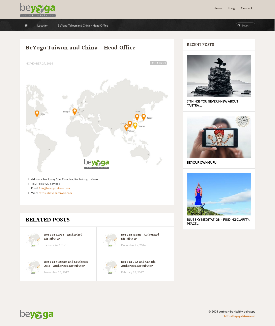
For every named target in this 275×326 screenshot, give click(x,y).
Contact (246, 8)
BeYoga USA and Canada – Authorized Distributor (139, 264)
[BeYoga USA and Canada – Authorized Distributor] (110, 267)
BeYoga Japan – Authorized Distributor (140, 236)
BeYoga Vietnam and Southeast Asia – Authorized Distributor (66, 264)
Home (218, 8)
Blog (231, 8)
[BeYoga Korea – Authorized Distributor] (33, 240)
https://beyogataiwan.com (55, 193)
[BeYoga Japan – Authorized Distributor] (110, 240)
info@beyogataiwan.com (54, 188)
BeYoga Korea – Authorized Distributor (63, 236)
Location (42, 25)
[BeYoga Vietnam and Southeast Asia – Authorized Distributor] (33, 267)
